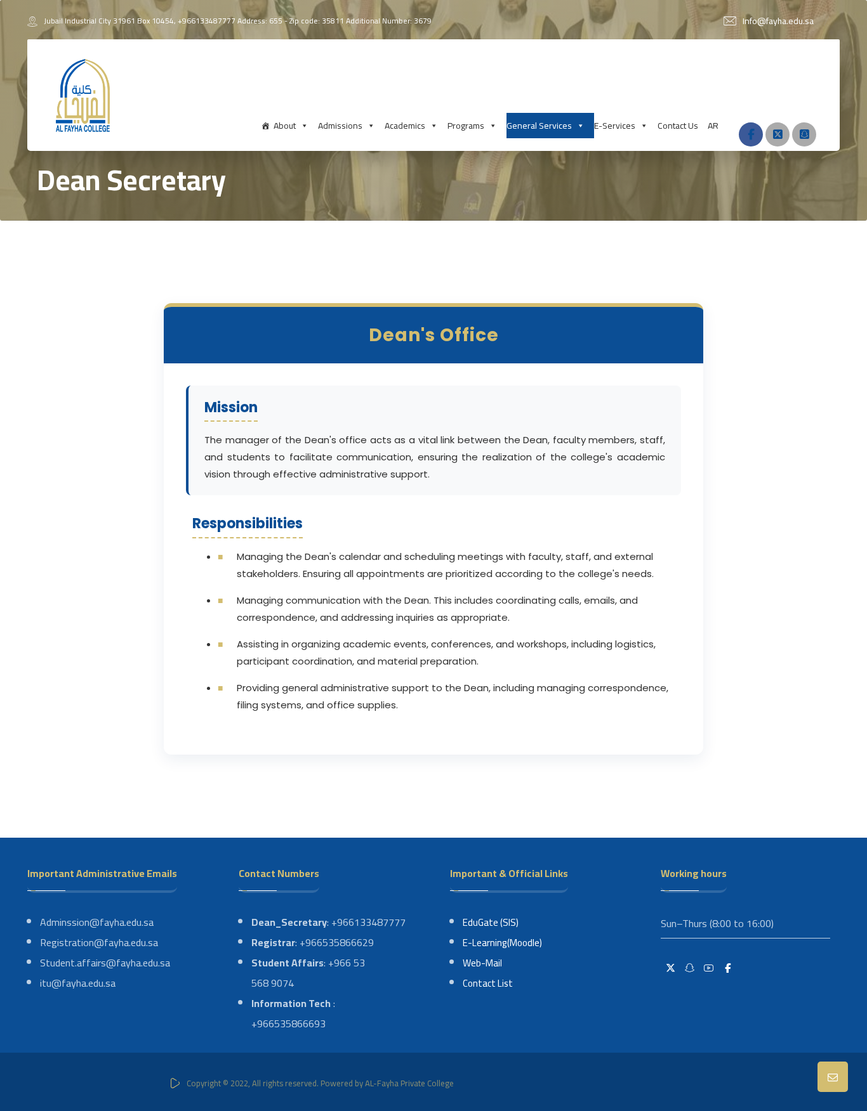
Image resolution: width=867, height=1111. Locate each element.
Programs (465, 125)
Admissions (340, 125)
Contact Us (678, 125)
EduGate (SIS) (491, 922)
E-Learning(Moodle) (502, 942)
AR (713, 125)
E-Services (614, 125)
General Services (539, 125)
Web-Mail (482, 963)
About (285, 125)
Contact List (488, 983)
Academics (405, 125)
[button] (751, 134)
